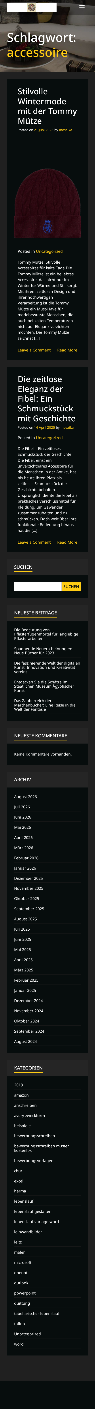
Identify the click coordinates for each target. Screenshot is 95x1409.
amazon (21, 1095)
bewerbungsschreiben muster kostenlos (41, 1148)
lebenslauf (23, 1201)
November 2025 (28, 888)
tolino (19, 1323)
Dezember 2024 (28, 1000)
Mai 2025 (22, 949)
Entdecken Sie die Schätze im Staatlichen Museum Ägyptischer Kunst (44, 686)
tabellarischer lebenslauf (36, 1313)
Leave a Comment (34, 350)
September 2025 (29, 908)
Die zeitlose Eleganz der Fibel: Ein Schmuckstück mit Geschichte (47, 398)
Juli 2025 (22, 929)
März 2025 (23, 970)
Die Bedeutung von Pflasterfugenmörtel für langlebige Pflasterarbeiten (46, 634)
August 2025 (25, 919)
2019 (18, 1084)
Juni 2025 (22, 939)
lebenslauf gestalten (32, 1211)
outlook (21, 1282)
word (19, 1344)
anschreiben (25, 1105)
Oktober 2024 (26, 1021)
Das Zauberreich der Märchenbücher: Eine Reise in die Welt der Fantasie (45, 705)
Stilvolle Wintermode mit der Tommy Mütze (47, 106)
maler (19, 1252)
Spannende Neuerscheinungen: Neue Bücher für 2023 (43, 650)
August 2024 (25, 1041)
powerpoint (25, 1293)
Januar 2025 (25, 990)
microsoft (22, 1262)
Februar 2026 (26, 857)
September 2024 (29, 1031)
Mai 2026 (22, 827)
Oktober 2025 (26, 898)
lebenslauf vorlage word (36, 1221)
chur (18, 1170)
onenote (22, 1272)
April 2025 (23, 959)
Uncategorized (49, 251)
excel (18, 1181)
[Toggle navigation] (82, 7)
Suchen (23, 567)
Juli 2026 (22, 806)
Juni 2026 (22, 817)
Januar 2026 (25, 868)
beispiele (22, 1125)
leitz (18, 1242)
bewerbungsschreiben (34, 1135)
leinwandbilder (28, 1231)
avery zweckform (29, 1115)
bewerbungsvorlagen (33, 1160)
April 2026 (23, 837)
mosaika (65, 130)
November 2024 (28, 1010)
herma (20, 1191)
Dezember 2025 (28, 878)
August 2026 (25, 796)
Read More (67, 350)
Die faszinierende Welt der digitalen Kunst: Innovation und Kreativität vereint (47, 667)
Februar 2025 (26, 980)
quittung (22, 1303)
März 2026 (23, 847)
